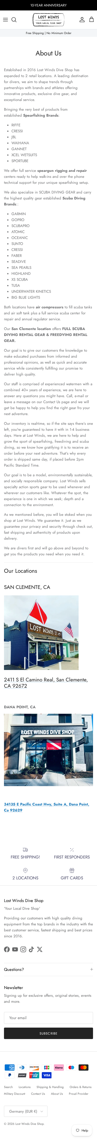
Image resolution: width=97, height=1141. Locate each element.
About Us (57, 1094)
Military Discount (14, 1094)
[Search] (16, 19)
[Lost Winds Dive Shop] (48, 20)
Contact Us (38, 1094)
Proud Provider (78, 1094)
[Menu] (5, 19)
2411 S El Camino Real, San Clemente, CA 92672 (46, 683)
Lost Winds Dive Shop (29, 1124)
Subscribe (48, 1033)
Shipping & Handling (50, 1087)
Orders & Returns (81, 1087)
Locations (25, 1087)
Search (8, 1087)
